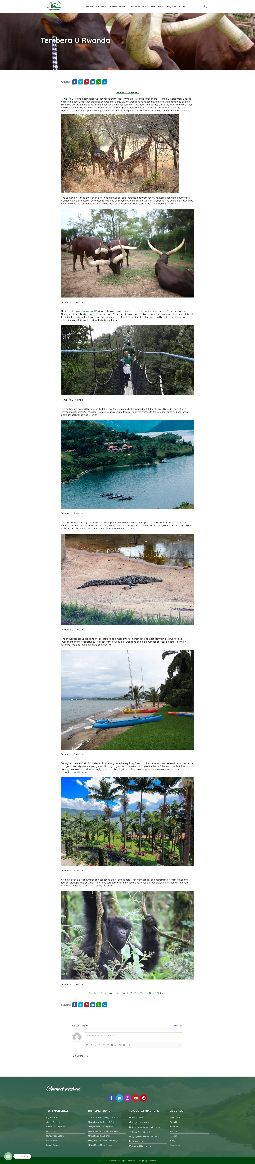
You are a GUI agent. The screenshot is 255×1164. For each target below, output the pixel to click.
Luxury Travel (118, 6)
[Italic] (91, 1045)
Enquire (171, 6)
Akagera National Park (87, 311)
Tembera (66, 98)
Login (180, 1025)
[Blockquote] (112, 1045)
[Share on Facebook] (74, 81)
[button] (205, 6)
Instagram (114, 993)
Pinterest (161, 993)
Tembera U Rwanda (127, 92)
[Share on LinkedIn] (92, 81)
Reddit (152, 993)
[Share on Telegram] (104, 81)
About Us (156, 6)
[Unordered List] (108, 1045)
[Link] (120, 1045)
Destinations (137, 6)
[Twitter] (119, 1098)
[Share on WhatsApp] (98, 81)
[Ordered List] (104, 1045)
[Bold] (87, 1045)
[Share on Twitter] (80, 81)
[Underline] (95, 1045)
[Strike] (100, 1045)
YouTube (135, 993)
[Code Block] (116, 1045)
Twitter (104, 993)
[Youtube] (135, 1098)
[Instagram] (127, 1098)
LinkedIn (125, 993)
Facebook (94, 993)
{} (124, 1045)
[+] (128, 1045)
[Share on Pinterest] (86, 81)
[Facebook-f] (111, 1098)
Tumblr (144, 993)
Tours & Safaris (95, 6)
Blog (182, 6)
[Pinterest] (143, 1098)
